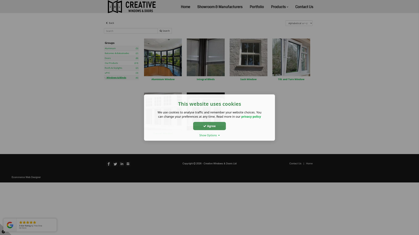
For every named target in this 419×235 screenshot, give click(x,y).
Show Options (208, 135)
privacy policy (251, 116)
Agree (211, 126)
